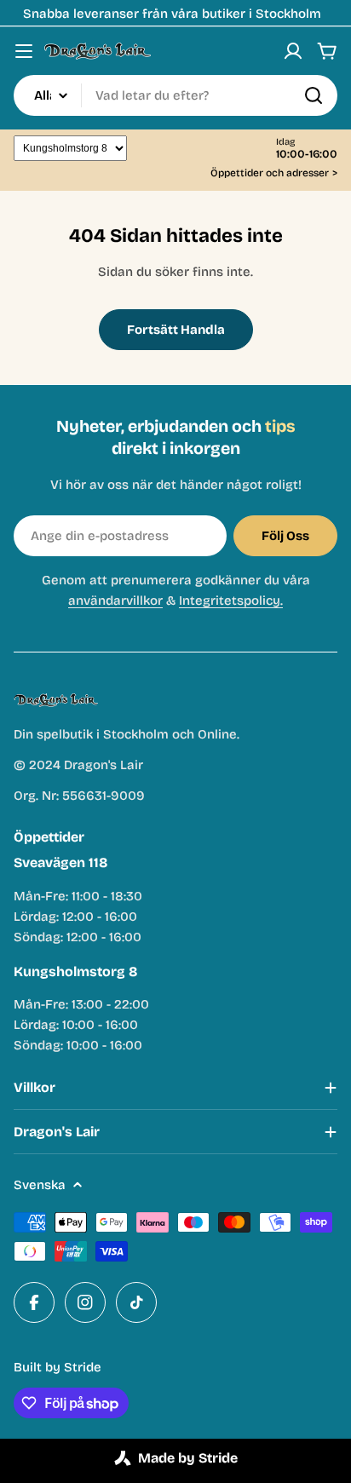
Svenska (40, 1185)
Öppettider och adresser (273, 173)
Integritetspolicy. (231, 600)
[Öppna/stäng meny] (24, 51)
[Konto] (293, 51)
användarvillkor (115, 600)
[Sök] (313, 95)
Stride (82, 1367)
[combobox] (175, 95)
